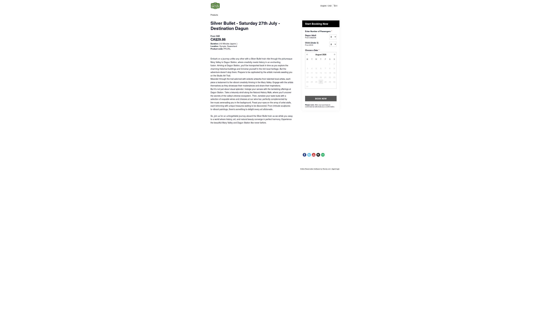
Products (214, 14)
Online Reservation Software (310, 169)
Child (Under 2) (311, 43)
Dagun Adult (310, 36)
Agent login (335, 169)
